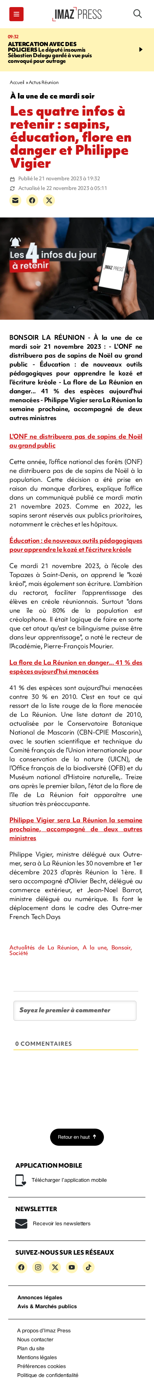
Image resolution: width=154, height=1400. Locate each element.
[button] (16, 14)
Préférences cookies (41, 1366)
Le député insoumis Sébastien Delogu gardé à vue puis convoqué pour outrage (50, 53)
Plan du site (30, 1348)
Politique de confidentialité (47, 1375)
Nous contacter (35, 1340)
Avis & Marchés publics (47, 1306)
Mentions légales (37, 1357)
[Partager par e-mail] (15, 200)
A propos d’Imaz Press (44, 1331)
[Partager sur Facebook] (32, 200)
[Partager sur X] (49, 200)
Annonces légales (40, 1298)
